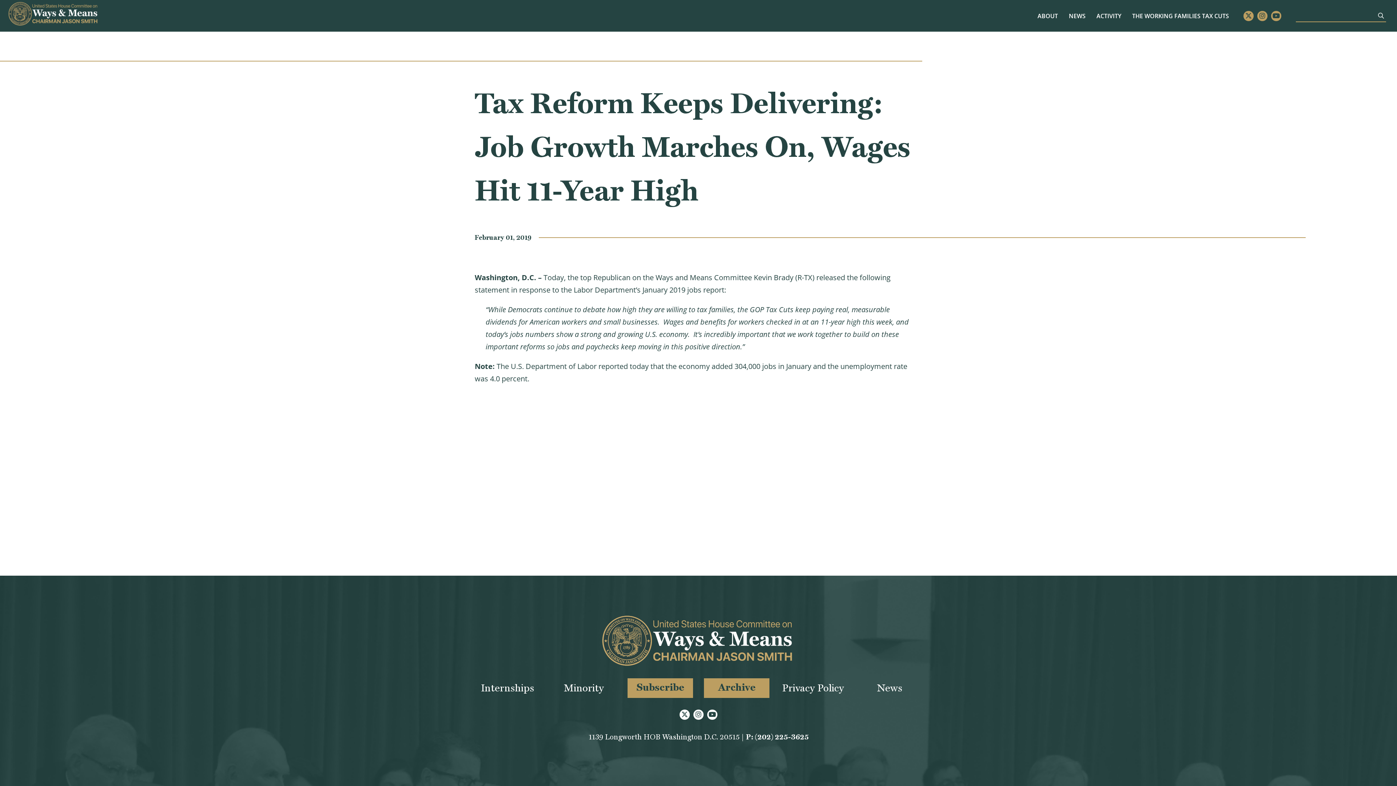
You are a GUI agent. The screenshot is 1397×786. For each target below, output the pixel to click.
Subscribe (660, 687)
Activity (1108, 16)
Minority (584, 688)
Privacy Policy (813, 688)
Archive (737, 687)
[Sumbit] (1381, 15)
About (1048, 16)
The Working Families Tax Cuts (1180, 16)
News (1077, 16)
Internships (507, 688)
